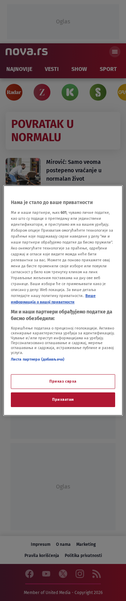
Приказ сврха (63, 381)
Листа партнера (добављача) (37, 359)
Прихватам (63, 399)
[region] (63, 300)
